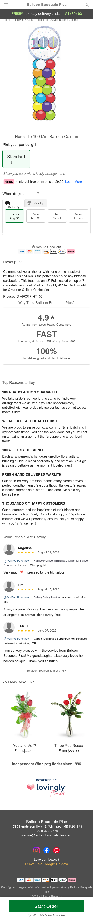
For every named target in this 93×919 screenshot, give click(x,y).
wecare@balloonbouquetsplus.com (46, 835)
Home (7, 19)
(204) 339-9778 (46, 830)
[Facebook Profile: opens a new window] (46, 850)
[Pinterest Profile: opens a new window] (56, 850)
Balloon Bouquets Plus (47, 4)
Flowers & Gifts (24, 19)
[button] (83, 908)
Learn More (73, 181)
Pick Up (38, 203)
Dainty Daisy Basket (47, 597)
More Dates (78, 216)
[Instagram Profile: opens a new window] (36, 850)
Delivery (13, 206)
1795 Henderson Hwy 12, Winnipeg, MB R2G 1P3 (46, 826)
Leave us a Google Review (46, 864)
